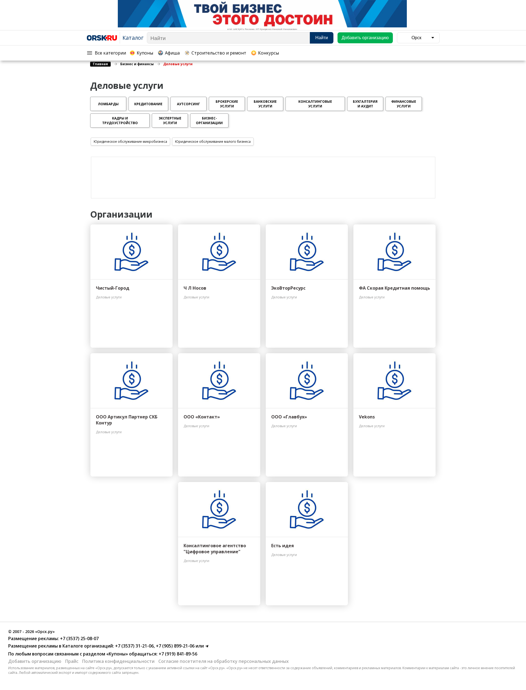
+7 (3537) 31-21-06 (134, 646)
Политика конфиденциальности (118, 661)
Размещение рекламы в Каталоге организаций (60, 646)
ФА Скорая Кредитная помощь (394, 288)
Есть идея (282, 546)
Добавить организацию (34, 661)
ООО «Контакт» (202, 417)
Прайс (71, 661)
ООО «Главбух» (289, 417)
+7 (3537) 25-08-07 (79, 638)
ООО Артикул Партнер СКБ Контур (127, 420)
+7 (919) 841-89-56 (177, 654)
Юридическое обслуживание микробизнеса (130, 141)
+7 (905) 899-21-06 (175, 646)
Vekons (367, 417)
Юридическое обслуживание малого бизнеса (213, 141)
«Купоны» (117, 654)
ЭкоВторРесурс (288, 288)
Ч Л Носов (195, 288)
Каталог (133, 37)
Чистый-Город (112, 288)
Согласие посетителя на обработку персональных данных (223, 661)
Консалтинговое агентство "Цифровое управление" (215, 549)
